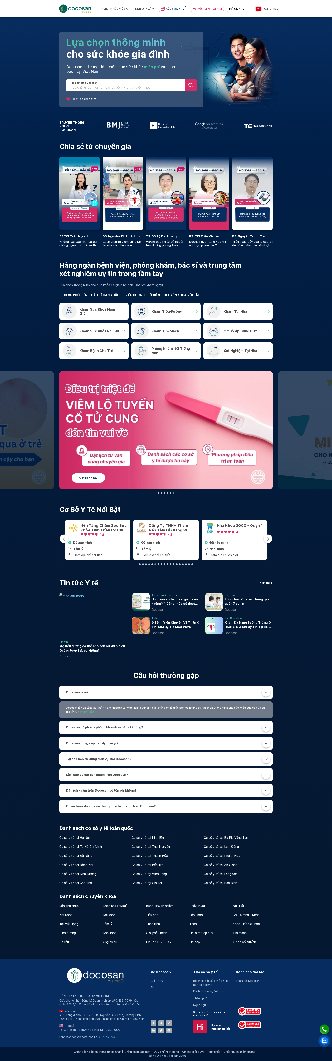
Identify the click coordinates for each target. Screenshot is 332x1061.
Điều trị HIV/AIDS (158, 942)
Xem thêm (266, 582)
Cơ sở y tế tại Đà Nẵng (75, 856)
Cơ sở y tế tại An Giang (220, 865)
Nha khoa (109, 933)
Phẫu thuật (197, 906)
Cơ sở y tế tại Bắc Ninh (220, 883)
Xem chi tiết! (86, 711)
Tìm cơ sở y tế (205, 972)
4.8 (102, 532)
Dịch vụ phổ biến (73, 295)
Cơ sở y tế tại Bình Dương (77, 874)
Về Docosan (161, 972)
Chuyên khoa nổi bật (182, 295)
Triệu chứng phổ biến (141, 295)
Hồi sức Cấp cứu (201, 933)
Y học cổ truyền (244, 942)
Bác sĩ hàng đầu (105, 295)
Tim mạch (240, 933)
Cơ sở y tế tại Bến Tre (147, 865)
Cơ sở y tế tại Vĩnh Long (149, 874)
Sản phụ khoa (69, 906)
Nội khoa (109, 915)
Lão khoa (196, 915)
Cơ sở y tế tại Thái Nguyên (151, 847)
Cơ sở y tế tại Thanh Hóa (150, 856)
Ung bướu (110, 942)
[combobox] (125, 87)
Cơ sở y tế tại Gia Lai (147, 883)
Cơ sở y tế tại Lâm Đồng (221, 847)
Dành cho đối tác (250, 972)
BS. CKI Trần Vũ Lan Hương (204, 236)
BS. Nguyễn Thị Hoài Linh (121, 236)
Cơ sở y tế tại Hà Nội (74, 838)
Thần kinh (153, 924)
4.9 (171, 534)
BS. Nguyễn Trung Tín (248, 236)
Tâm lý (107, 924)
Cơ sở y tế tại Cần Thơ (75, 883)
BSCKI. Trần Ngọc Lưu (76, 236)
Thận (193, 924)
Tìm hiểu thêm (92, 477)
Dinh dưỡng (67, 933)
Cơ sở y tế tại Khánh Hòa (222, 856)
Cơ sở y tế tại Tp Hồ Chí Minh (80, 847)
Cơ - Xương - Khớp (246, 915)
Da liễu (64, 942)
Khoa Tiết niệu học (246, 924)
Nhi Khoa (65, 915)
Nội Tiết (238, 906)
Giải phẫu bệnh (156, 933)
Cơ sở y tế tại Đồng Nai (76, 865)
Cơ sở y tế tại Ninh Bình (148, 838)
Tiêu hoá (152, 915)
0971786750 (107, 1036)
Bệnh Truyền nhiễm (159, 906)
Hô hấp (194, 942)
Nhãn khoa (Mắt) (115, 906)
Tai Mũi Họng (68, 924)
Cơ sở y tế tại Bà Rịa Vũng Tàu (226, 838)
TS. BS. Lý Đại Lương (161, 236)
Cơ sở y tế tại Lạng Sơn (220, 874)
